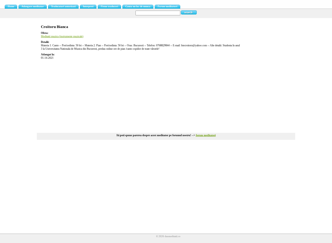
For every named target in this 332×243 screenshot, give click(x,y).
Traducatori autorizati (63, 6)
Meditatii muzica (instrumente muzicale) (62, 36)
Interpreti (88, 6)
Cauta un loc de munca (137, 6)
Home (11, 6)
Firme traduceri (109, 6)
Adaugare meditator (32, 6)
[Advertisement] (166, 94)
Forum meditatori (167, 6)
